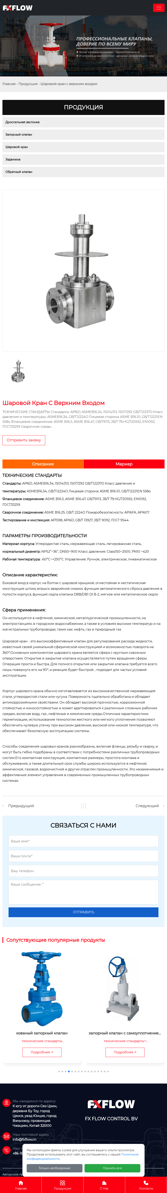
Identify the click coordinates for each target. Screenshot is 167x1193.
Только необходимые (54, 1168)
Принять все (112, 1168)
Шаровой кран (16, 147)
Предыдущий (21, 805)
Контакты (146, 1185)
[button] (59, 1071)
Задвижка (12, 159)
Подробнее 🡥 (42, 1052)
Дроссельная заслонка (22, 122)
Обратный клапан (18, 172)
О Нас (104, 1185)
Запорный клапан (18, 134)
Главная (9, 84)
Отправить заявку (24, 440)
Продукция (28, 84)
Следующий (147, 805)
